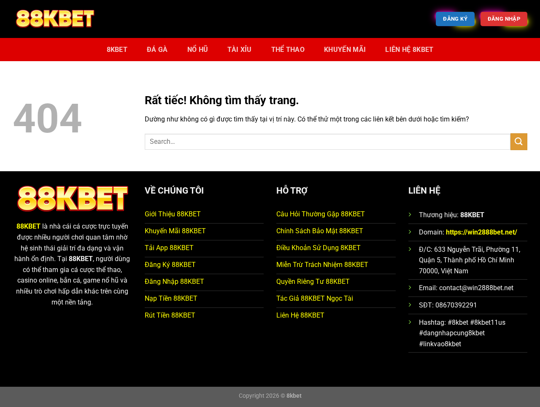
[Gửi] (518, 141)
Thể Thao (288, 50)
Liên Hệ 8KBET (409, 50)
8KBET (117, 50)
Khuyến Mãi (345, 50)
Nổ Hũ (197, 50)
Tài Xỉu (239, 50)
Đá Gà (157, 50)
